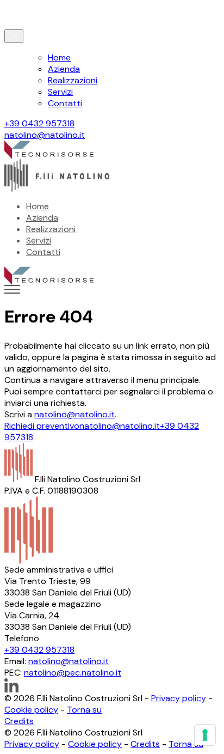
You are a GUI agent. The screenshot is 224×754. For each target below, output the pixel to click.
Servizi (60, 92)
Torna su (84, 709)
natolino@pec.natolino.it (72, 672)
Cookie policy (31, 709)
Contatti (65, 103)
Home (59, 57)
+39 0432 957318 (39, 123)
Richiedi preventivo (41, 425)
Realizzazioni (72, 80)
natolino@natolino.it (44, 135)
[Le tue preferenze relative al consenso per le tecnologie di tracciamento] (205, 735)
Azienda (64, 69)
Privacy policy (178, 698)
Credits (19, 721)
